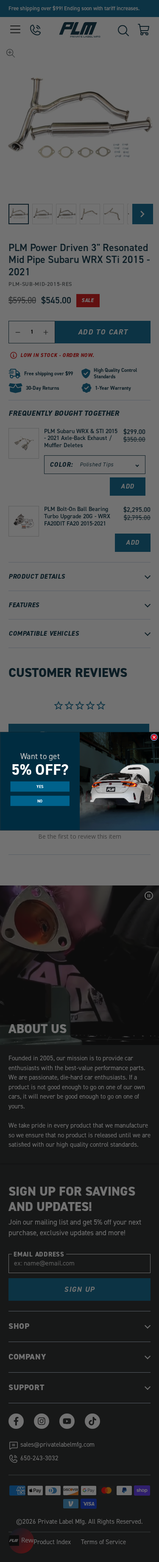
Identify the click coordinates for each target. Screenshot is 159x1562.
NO (39, 800)
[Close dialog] (154, 737)
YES (39, 786)
